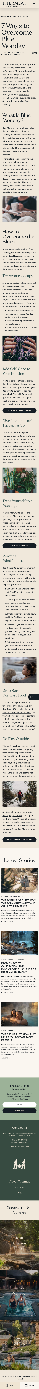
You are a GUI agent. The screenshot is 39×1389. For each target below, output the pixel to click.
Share (34, 53)
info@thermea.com (22, 1147)
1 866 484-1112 (23, 1142)
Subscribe (19, 1111)
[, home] (13, 4)
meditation (10, 581)
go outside (17, 815)
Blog (19, 1192)
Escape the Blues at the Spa (19, 839)
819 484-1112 (22, 1140)
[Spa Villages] (25, 4)
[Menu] (34, 4)
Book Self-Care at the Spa (19, 410)
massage (6, 526)
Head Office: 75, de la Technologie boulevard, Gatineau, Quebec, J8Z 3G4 (19, 1134)
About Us (19, 1187)
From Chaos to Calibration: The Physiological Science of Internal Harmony (18, 968)
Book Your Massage (20, 546)
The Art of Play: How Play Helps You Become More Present (18, 1037)
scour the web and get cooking (16, 712)
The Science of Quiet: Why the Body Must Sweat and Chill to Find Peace (18, 903)
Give (12, 1385)
